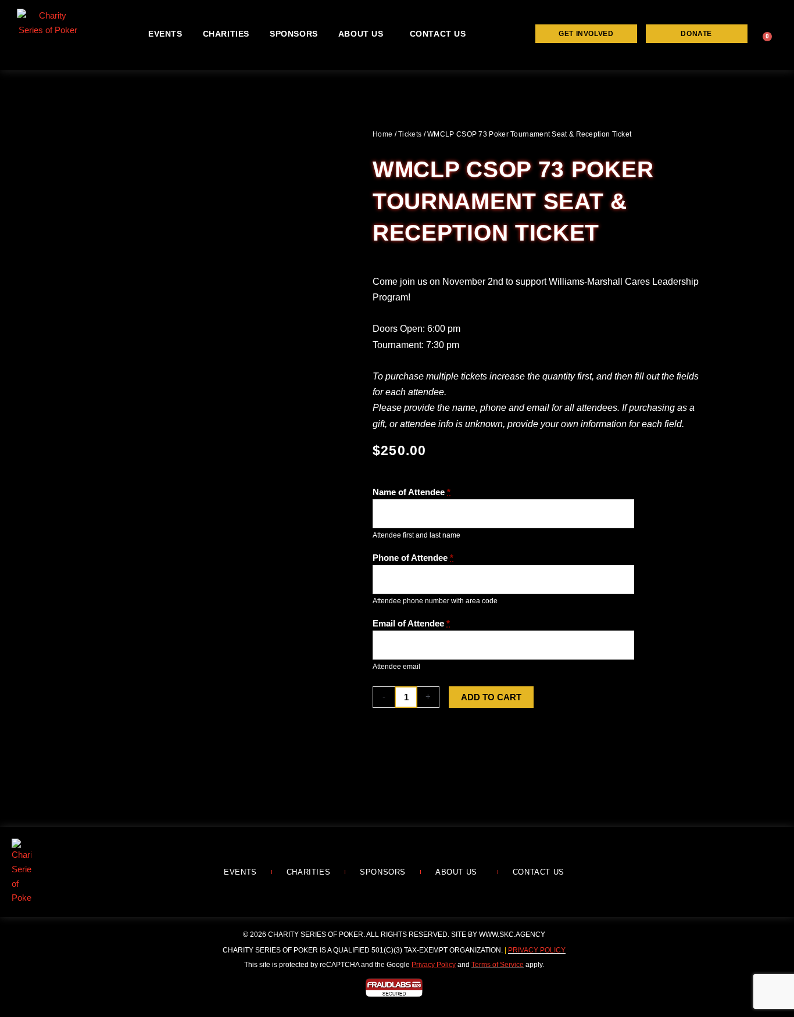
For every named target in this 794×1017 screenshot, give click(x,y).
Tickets (409, 134)
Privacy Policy (537, 950)
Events (165, 33)
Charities (226, 33)
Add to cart (491, 697)
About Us (361, 33)
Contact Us (438, 33)
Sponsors (294, 33)
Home (382, 134)
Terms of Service (497, 965)
